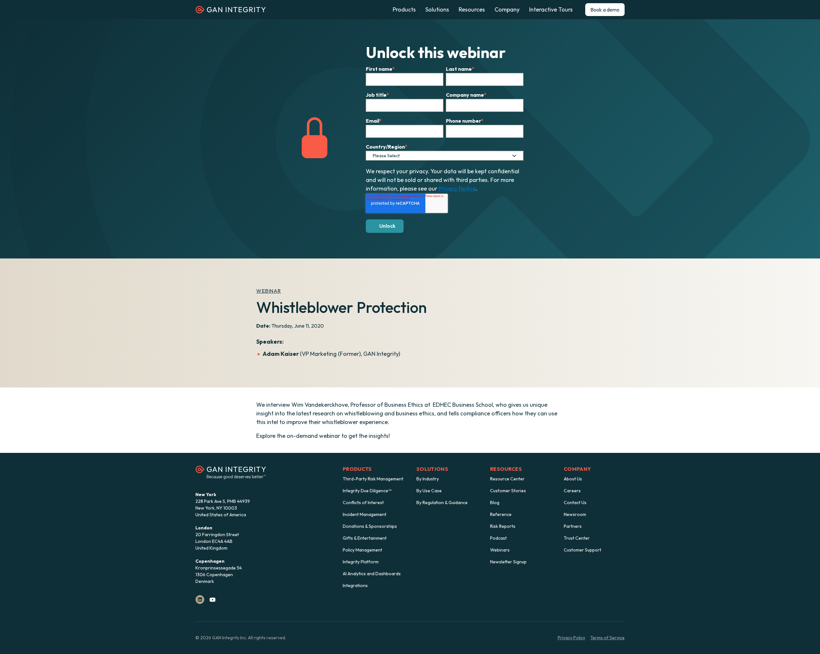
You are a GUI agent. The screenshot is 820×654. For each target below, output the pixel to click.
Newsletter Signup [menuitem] (508, 562)
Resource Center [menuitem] (507, 479)
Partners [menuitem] (573, 526)
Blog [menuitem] (494, 502)
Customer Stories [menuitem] (508, 491)
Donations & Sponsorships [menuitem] (370, 526)
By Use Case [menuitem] (429, 491)
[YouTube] (212, 599)
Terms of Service (607, 638)
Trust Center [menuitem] (577, 538)
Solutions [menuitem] (432, 469)
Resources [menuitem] (506, 469)
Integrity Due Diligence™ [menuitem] (367, 491)
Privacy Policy (571, 638)
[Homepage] (230, 12)
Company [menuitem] (577, 469)
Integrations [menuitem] (355, 585)
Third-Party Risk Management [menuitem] (373, 479)
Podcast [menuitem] (498, 538)
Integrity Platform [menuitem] (361, 562)
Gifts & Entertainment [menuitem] (365, 538)
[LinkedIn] (199, 599)
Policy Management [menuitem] (362, 550)
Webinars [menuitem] (500, 550)
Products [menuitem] (357, 469)
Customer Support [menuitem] (582, 550)
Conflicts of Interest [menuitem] (363, 502)
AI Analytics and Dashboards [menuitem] (372, 573)
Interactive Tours (551, 9)
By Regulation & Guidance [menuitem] (442, 502)
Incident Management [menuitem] (364, 514)
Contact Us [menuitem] (575, 502)
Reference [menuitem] (501, 514)
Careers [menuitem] (572, 491)
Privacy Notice (457, 188)
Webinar (268, 291)
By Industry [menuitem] (427, 479)
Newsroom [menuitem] (575, 514)
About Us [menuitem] (573, 479)
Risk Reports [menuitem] (502, 526)
